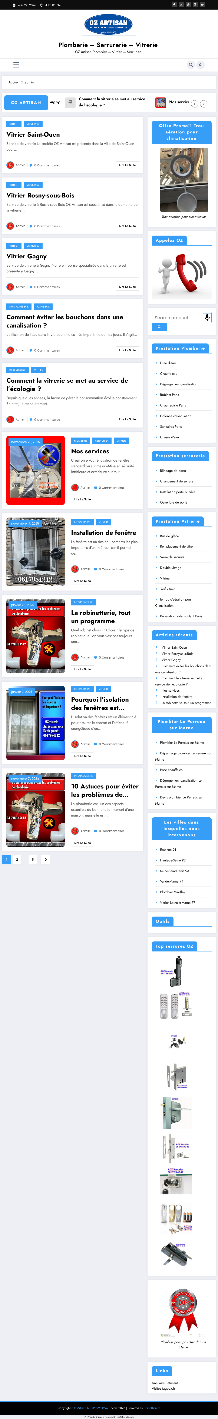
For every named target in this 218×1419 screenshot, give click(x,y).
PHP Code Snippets (94, 1417)
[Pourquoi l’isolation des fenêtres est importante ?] (35, 722)
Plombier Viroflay (172, 892)
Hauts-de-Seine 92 (173, 860)
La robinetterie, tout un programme (101, 616)
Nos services (156, 102)
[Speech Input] (207, 317)
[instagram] (195, 4)
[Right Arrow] (203, 103)
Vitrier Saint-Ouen (33, 134)
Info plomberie (19, 306)
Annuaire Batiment (165, 1382)
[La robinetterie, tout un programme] (35, 635)
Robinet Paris (169, 394)
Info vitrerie (17, 370)
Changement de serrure (176, 481)
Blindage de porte (173, 470)
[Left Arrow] (194, 103)
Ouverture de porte (173, 502)
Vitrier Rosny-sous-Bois (40, 195)
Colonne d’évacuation (175, 415)
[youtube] (202, 4)
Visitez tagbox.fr (163, 1388)
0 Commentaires (47, 165)
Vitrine (164, 578)
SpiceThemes (152, 1408)
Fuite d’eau (168, 362)
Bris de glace (169, 536)
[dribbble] (188, 4)
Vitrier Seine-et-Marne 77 (177, 902)
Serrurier (102, 440)
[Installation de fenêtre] (35, 551)
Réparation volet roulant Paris (181, 616)
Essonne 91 (168, 849)
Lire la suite (127, 165)
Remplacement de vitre (176, 546)
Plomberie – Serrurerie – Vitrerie (108, 44)
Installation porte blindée (177, 491)
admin (20, 165)
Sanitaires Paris (171, 426)
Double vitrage (170, 567)
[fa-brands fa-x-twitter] (181, 4)
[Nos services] (35, 470)
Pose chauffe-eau (172, 769)
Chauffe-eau (168, 373)
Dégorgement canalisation (178, 384)
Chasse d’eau (169, 437)
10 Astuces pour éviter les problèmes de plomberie (105, 790)
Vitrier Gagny (26, 256)
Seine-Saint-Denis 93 (174, 870)
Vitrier (14, 124)
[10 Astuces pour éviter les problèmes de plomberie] (35, 809)
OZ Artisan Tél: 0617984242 (90, 1408)
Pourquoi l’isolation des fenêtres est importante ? (100, 703)
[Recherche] (191, 65)
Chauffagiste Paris (173, 405)
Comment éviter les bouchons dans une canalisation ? (64, 321)
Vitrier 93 (33, 124)
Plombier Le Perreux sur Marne (182, 742)
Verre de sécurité (172, 557)
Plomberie (43, 306)
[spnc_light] (200, 65)
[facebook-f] (174, 4)
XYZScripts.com (126, 1417)
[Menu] (16, 65)
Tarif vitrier (167, 588)
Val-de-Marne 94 (171, 881)
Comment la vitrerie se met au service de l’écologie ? (87, 102)
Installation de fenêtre (103, 532)
